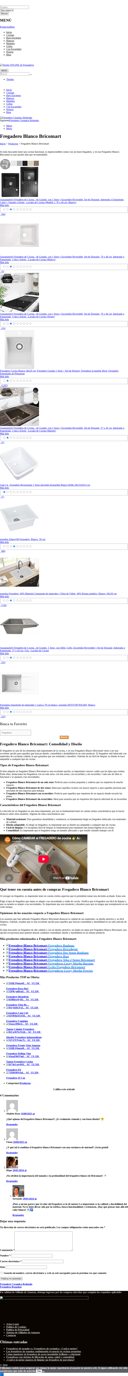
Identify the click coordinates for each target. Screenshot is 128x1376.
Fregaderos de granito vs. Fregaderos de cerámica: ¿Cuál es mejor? (42, 1348)
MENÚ (4, 70)
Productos (5, 27)
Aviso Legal (12, 1324)
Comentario (7, 1250)
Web (2, 1267)
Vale (39, 1371)
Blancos (10, 40)
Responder (12, 1124)
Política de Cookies (16, 1327)
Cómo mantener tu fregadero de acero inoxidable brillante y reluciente (43, 1354)
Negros (9, 52)
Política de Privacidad (17, 1329)
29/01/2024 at (20, 1170)
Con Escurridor (13, 49)
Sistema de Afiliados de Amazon (23, 1332)
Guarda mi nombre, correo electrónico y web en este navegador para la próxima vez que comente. (55, 1273)
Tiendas (10, 79)
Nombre (5, 1255)
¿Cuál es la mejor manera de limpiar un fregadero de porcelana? (40, 1360)
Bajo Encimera (13, 38)
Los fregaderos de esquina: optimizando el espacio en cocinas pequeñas (43, 1351)
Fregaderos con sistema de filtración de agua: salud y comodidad (40, 1357)
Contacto (11, 1335)
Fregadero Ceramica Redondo (24, 120)
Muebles (10, 43)
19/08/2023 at (28, 1113)
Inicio (9, 32)
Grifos (9, 46)
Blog (12, 27)
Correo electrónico (11, 1261)
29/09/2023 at (20, 1142)
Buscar (64, 737)
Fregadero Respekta (11, 1287)
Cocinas (10, 35)
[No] (43, 1371)
